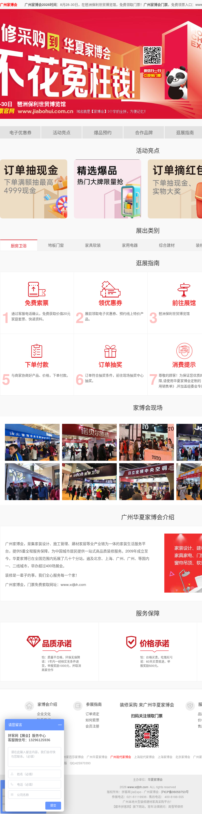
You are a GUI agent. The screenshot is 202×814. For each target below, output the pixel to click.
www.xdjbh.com (137, 787)
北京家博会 (182, 757)
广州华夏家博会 (97, 757)
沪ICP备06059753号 (175, 792)
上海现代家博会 (144, 757)
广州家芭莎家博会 (72, 757)
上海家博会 (165, 757)
